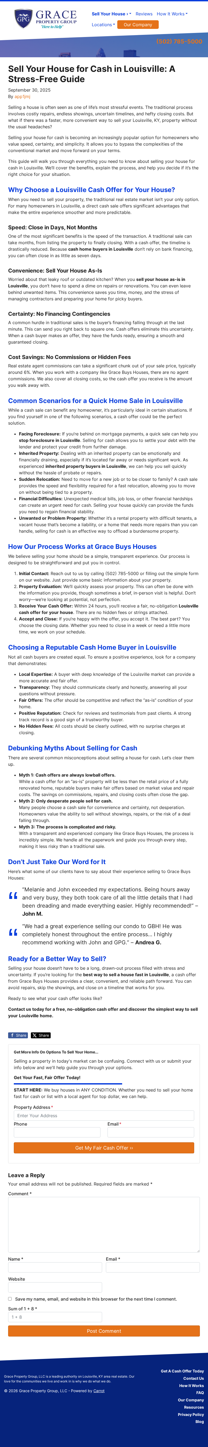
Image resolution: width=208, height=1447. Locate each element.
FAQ (200, 1393)
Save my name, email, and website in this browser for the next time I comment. (96, 1299)
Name (15, 1259)
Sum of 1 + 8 (22, 1308)
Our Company (138, 24)
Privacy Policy (191, 1414)
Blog (200, 1421)
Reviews (144, 13)
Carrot (99, 1391)
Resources (194, 1407)
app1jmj (22, 96)
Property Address (33, 1107)
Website (16, 1279)
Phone (20, 1124)
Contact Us (193, 1378)
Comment (20, 1193)
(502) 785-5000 (179, 41)
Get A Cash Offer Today (182, 1371)
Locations (102, 24)
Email (114, 1124)
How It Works (170, 13)
